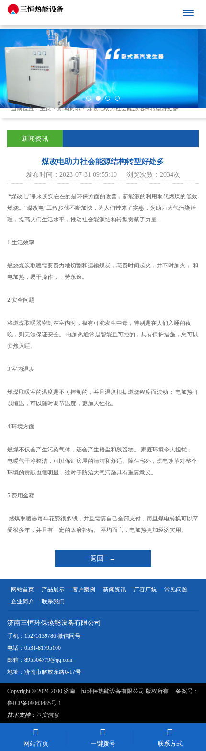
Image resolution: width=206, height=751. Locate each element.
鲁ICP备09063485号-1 (34, 703)
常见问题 (175, 589)
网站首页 (22, 589)
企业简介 (22, 601)
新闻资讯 (68, 108)
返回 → (103, 558)
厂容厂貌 (145, 589)
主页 (45, 108)
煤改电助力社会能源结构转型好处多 (133, 108)
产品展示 (53, 589)
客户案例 (83, 589)
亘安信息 (47, 715)
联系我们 (53, 601)
